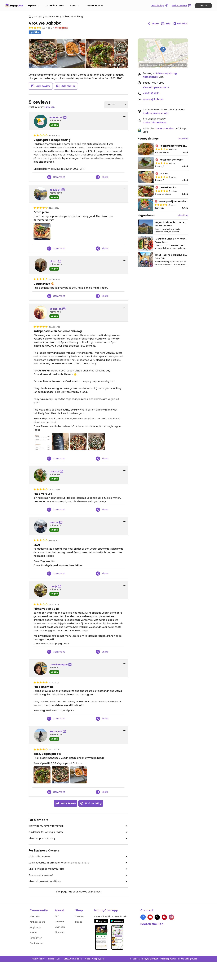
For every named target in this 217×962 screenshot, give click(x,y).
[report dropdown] (124, 116)
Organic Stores (55, 5)
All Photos (116, 64)
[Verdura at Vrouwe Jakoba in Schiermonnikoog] (96, 441)
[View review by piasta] (41, 265)
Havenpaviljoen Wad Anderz (176, 201)
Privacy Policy (37, 959)
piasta (53, 261)
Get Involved (36, 943)
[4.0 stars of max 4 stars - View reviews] (161, 163)
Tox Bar (164, 173)
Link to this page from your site (46, 869)
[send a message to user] (65, 117)
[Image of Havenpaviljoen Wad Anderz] (145, 205)
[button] (163, 50)
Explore (32, 5)
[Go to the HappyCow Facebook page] (143, 917)
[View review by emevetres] (41, 121)
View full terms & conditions (45, 881)
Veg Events (35, 927)
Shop (73, 5)
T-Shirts (79, 916)
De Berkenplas (168, 187)
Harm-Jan (49, 106)
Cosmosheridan (164, 128)
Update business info (155, 113)
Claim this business (39, 856)
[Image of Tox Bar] (146, 177)
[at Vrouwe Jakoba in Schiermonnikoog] (42, 231)
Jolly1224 (55, 190)
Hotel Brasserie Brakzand (174, 145)
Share (155, 23)
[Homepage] (14, 5)
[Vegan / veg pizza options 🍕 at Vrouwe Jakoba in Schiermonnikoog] (42, 441)
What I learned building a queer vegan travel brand (185, 255)
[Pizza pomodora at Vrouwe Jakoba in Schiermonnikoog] (78, 441)
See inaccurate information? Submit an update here (59, 862)
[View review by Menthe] (41, 526)
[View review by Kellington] (41, 312)
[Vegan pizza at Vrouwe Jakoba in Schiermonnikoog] (42, 774)
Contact (59, 921)
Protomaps (152, 65)
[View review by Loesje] (41, 590)
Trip (168, 23)
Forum (33, 932)
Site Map (59, 932)
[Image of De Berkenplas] (146, 191)
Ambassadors (37, 921)
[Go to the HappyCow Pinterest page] (164, 917)
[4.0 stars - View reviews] (35, 27)
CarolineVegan (58, 664)
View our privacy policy (42, 838)
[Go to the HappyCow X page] (157, 917)
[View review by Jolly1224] (41, 194)
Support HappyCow (94, 959)
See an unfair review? (41, 875)
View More (183, 138)
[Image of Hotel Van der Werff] (146, 163)
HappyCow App (106, 910)
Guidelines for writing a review (46, 832)
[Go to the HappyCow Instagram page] (171, 917)
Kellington (55, 309)
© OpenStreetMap (166, 65)
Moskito (54, 471)
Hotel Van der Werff (171, 159)
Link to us (60, 926)
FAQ (57, 916)
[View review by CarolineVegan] (41, 668)
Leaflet (143, 65)
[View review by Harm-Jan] (41, 735)
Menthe (53, 522)
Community (92, 5)
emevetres (56, 117)
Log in (203, 5)
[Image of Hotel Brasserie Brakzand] (146, 149)
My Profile (35, 916)
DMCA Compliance (73, 959)
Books (78, 921)
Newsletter (36, 937)
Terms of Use (54, 959)
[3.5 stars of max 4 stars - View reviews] (161, 149)
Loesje (53, 586)
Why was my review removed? (46, 826)
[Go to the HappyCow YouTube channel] (150, 917)
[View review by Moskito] (41, 475)
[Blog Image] (145, 227)
